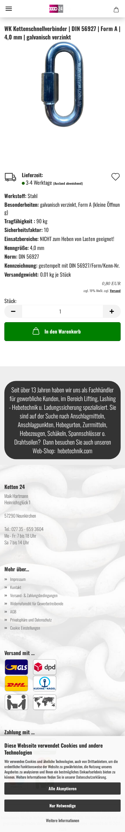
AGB (13, 611)
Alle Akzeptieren (62, 788)
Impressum (18, 579)
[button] (13, 311)
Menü (8, 8)
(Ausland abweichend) (68, 183)
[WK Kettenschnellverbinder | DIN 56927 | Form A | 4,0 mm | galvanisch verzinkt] (62, 83)
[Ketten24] (62, 8)
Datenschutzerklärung (91, 777)
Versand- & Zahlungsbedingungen (34, 595)
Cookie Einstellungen (25, 628)
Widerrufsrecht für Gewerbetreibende (36, 603)
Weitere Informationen (62, 820)
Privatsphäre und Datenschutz (31, 620)
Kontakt (15, 587)
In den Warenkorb (62, 331)
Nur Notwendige (62, 805)
